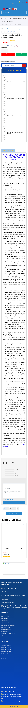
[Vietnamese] (4, 9)
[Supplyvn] (14, 4)
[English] (7, 9)
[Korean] (9, 9)
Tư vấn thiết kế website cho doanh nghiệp (13, 548)
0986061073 (5, 599)
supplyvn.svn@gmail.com (8, 602)
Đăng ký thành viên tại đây (9, 46)
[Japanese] (15, 9)
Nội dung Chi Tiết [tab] (8, 151)
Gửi (14, 502)
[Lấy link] (18, 32)
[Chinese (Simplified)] (12, 9)
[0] (23, 4)
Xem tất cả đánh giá (14, 513)
